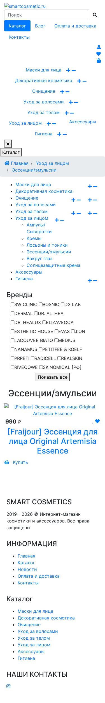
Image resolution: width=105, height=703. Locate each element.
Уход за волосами (44, 102)
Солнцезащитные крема (53, 265)
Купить (19, 462)
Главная (19, 163)
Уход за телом (43, 112)
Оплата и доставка (75, 26)
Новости (27, 569)
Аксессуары (82, 121)
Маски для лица (43, 70)
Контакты (19, 37)
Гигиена (43, 134)
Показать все (52, 377)
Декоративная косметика (43, 80)
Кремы (34, 238)
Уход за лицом (25, 123)
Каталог (17, 26)
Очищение (43, 91)
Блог (40, 26)
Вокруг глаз (39, 258)
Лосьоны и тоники (47, 245)
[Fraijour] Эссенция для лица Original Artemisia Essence (52, 441)
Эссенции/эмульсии (34, 170)
